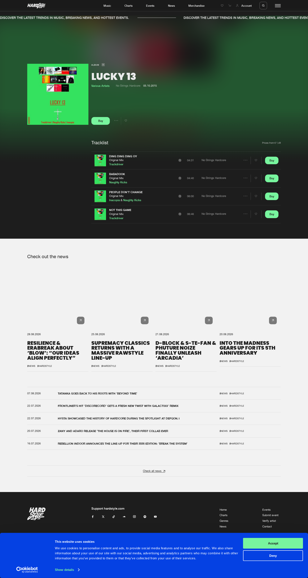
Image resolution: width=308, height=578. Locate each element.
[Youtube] (155, 516)
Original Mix (116, 160)
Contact (267, 526)
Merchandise (196, 5)
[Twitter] (103, 516)
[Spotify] (145, 516)
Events (150, 5)
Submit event (270, 515)
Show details (64, 569)
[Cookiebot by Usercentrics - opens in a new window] (27, 570)
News (171, 5)
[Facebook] (92, 516)
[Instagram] (134, 516)
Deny (273, 555)
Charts (128, 5)
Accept (273, 543)
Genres (224, 520)
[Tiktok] (113, 516)
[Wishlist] (223, 5)
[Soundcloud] (124, 516)
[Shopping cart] (230, 5)
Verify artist (269, 520)
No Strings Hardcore (128, 85)
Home (223, 509)
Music (107, 5)
